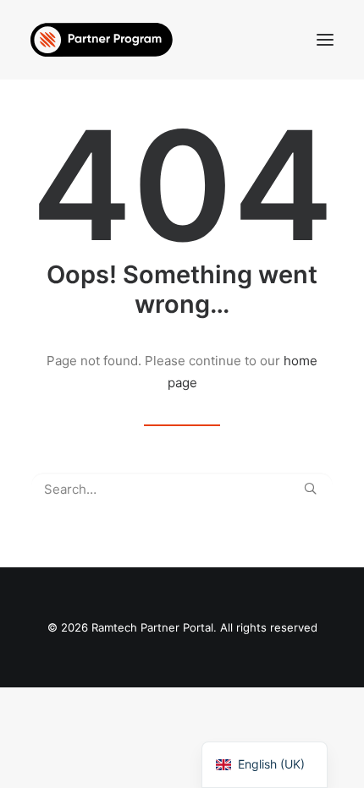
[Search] (182, 489)
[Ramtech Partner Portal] (101, 40)
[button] (325, 39)
